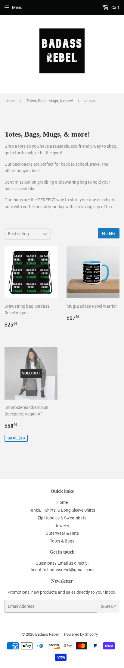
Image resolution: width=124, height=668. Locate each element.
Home (10, 101)
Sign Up (108, 606)
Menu (17, 7)
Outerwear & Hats (62, 533)
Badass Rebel (47, 634)
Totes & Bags (62, 541)
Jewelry (62, 525)
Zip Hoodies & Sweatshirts (62, 518)
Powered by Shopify (81, 634)
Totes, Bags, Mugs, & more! (49, 101)
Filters (109, 233)
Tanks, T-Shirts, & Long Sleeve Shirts (62, 510)
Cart (114, 7)
